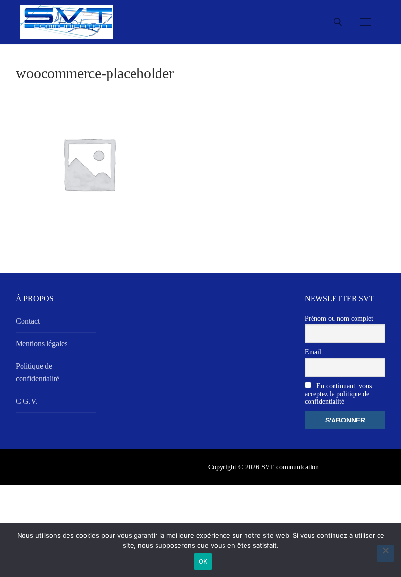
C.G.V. (27, 401)
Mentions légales (41, 343)
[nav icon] (365, 22)
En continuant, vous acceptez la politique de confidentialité (338, 393)
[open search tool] (338, 22)
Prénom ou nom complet (339, 318)
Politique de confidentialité (37, 372)
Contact (28, 321)
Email (313, 351)
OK (203, 561)
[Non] (385, 553)
